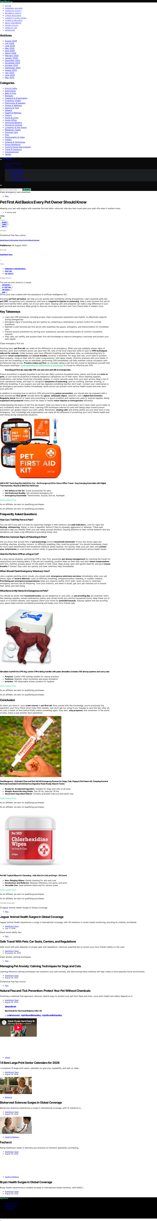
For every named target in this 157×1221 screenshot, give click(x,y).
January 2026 (11, 58)
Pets (7, 135)
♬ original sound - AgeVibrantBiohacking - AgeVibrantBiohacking (33, 1015)
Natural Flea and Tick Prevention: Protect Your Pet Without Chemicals (19, 240)
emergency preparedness (15, 269)
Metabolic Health (13, 13)
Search (27, 190)
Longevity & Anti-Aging (15, 18)
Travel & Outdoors (13, 149)
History (8, 115)
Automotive (10, 91)
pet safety (9, 274)
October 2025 (11, 65)
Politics (8, 139)
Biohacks (9, 95)
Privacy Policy (12, 25)
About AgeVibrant (13, 23)
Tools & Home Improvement (18, 147)
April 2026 (10, 50)
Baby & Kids (10, 93)
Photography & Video (15, 137)
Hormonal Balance (14, 8)
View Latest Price (8, 500)
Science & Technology (15, 142)
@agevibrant (10, 1006)
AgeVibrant (5, 1)
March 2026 (10, 53)
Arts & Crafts (11, 88)
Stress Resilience (13, 15)
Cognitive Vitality (13, 11)
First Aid (8, 271)
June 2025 (10, 75)
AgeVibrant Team (6, 255)
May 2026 (9, 48)
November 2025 (12, 63)
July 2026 (9, 43)
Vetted (8, 6)
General (8, 110)
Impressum (10, 30)
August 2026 (11, 41)
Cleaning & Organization (16, 98)
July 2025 (9, 72)
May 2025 (9, 77)
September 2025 (13, 68)
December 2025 (12, 60)
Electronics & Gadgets (15, 103)
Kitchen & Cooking (13, 125)
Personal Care (11, 132)
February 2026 (12, 55)
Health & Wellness (13, 113)
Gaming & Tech (12, 108)
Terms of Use (11, 28)
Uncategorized (12, 152)
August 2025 (11, 70)
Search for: (4, 187)
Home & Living (11, 117)
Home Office (11, 120)
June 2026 (10, 46)
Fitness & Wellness (14, 20)
